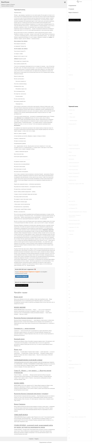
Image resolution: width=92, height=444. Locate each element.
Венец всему (18, 297)
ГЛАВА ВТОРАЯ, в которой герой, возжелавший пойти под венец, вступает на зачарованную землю (33, 426)
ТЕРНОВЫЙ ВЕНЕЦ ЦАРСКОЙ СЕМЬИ (28, 360)
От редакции (71, 9)
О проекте (31, 438)
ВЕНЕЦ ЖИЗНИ (19, 307)
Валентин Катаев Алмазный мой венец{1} (28, 318)
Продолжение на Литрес (74, 20)
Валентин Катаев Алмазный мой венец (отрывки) (31, 394)
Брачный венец (19, 339)
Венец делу (18, 349)
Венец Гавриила (19, 404)
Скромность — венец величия (24, 328)
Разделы (37, 438)
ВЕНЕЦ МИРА (19, 383)
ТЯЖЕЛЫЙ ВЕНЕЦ (21, 415)
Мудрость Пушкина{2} (73, 12)
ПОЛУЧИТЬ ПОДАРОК (21, 276)
